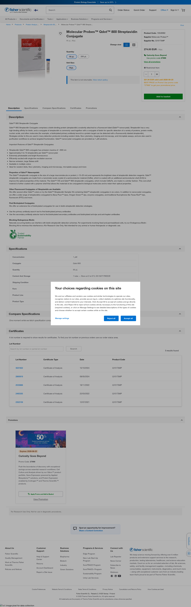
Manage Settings (62, 318)
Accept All (128, 318)
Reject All (111, 318)
